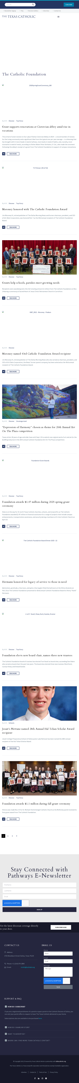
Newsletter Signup (10, 11)
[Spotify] (46, 1078)
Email (46, 958)
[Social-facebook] (35, 1078)
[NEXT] (17, 836)
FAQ (22, 11)
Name (46, 950)
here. (40, 1018)
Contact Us (57, 11)
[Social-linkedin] (39, 1078)
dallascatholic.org (61, 1061)
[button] (33, 4)
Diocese (11, 121)
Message (47, 966)
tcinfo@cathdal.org (28, 967)
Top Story (19, 121)
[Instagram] (42, 1078)
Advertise (46, 11)
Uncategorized (21, 421)
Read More (13, 154)
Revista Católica (33, 11)
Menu (58, 16)
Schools (11, 723)
